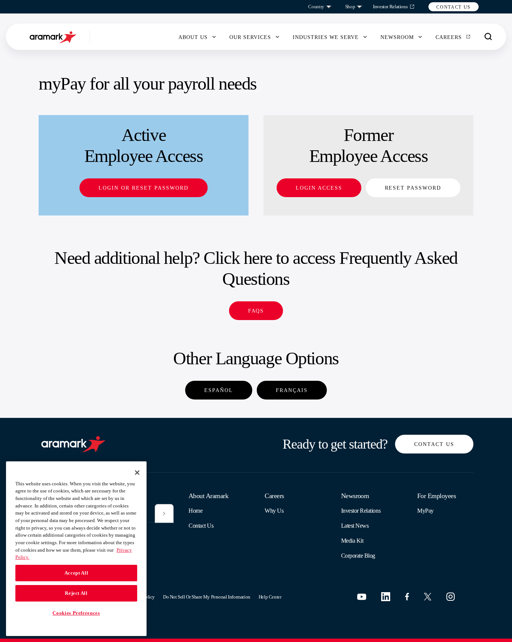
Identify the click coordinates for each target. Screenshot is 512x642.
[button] (453, 6)
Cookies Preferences (76, 613)
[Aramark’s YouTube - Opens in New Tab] (362, 597)
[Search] (488, 36)
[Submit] (164, 513)
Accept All (76, 573)
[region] (76, 548)
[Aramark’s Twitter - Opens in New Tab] (427, 596)
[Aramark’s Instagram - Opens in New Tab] (450, 596)
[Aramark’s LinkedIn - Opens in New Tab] (386, 597)
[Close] (137, 472)
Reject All (76, 593)
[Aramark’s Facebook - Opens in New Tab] (407, 596)
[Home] (54, 36)
